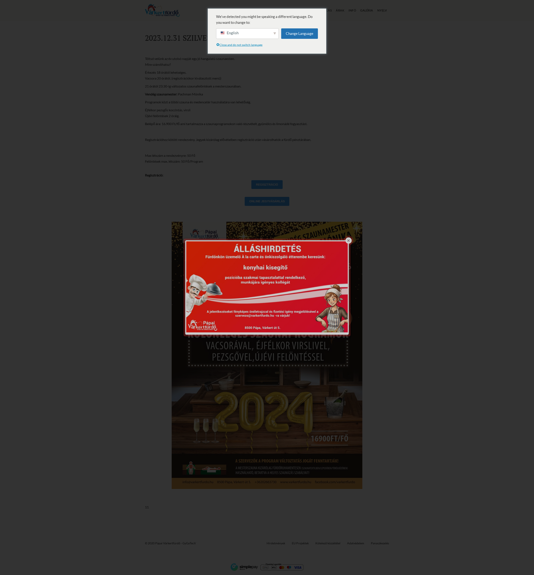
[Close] (348, 240)
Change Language (299, 33)
